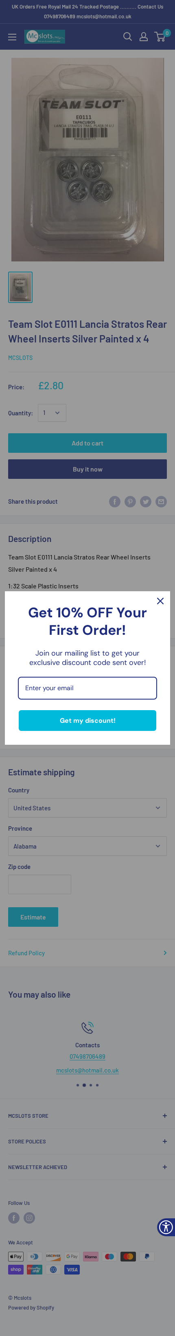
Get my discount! (88, 720)
